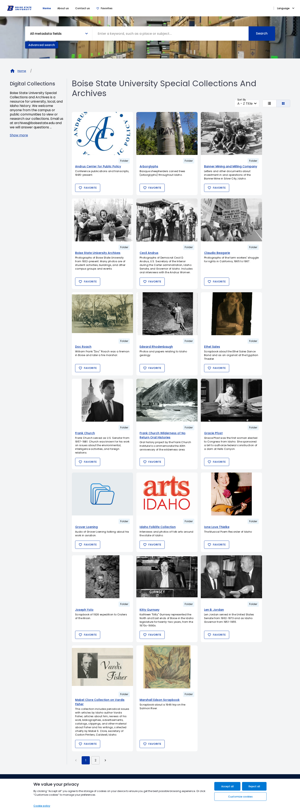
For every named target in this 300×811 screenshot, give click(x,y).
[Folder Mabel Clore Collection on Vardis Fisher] (102, 666)
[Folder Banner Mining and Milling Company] (231, 133)
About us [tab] (63, 8)
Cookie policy (41, 806)
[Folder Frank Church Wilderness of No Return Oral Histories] (167, 400)
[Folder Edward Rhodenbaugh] (167, 313)
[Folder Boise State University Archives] (102, 219)
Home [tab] (47, 8)
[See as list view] (269, 103)
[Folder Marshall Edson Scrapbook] (167, 666)
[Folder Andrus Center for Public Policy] (102, 133)
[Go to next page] (105, 760)
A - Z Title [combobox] (245, 103)
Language (283, 8)
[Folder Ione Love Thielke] (231, 494)
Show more (19, 135)
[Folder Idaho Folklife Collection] (167, 494)
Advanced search (41, 45)
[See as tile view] (283, 103)
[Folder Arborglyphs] (167, 133)
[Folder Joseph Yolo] (102, 576)
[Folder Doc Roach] (102, 313)
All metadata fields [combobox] (46, 33)
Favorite (90, 188)
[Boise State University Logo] (19, 8)
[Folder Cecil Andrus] (167, 219)
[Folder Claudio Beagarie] (231, 219)
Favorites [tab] (106, 8)
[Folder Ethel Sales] (231, 313)
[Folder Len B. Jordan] (231, 576)
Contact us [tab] (82, 8)
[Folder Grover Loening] (102, 494)
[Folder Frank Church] (102, 400)
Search (262, 33)
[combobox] (170, 33)
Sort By (241, 99)
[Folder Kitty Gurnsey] (167, 576)
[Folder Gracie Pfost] (231, 400)
